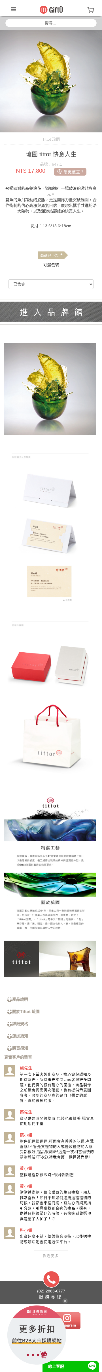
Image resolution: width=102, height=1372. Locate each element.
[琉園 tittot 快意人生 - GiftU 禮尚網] (51, 9)
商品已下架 (51, 255)
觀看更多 (51, 1255)
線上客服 (56, 1366)
